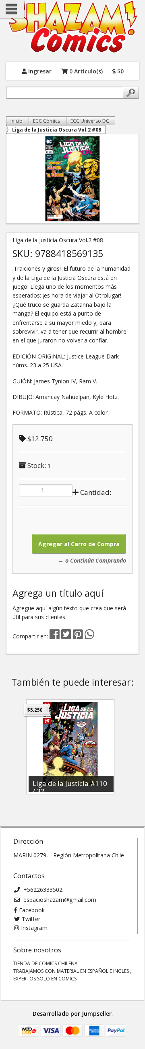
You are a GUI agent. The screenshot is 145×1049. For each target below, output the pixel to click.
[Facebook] (55, 636)
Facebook (32, 910)
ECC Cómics (46, 120)
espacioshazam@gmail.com (59, 899)
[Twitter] (67, 636)
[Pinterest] (78, 636)
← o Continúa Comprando (92, 560)
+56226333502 (42, 889)
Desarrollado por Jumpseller (72, 1013)
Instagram (34, 928)
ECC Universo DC (89, 120)
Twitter (31, 919)
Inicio (16, 120)
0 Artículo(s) (85, 70)
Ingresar (39, 70)
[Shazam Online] (72, 27)
